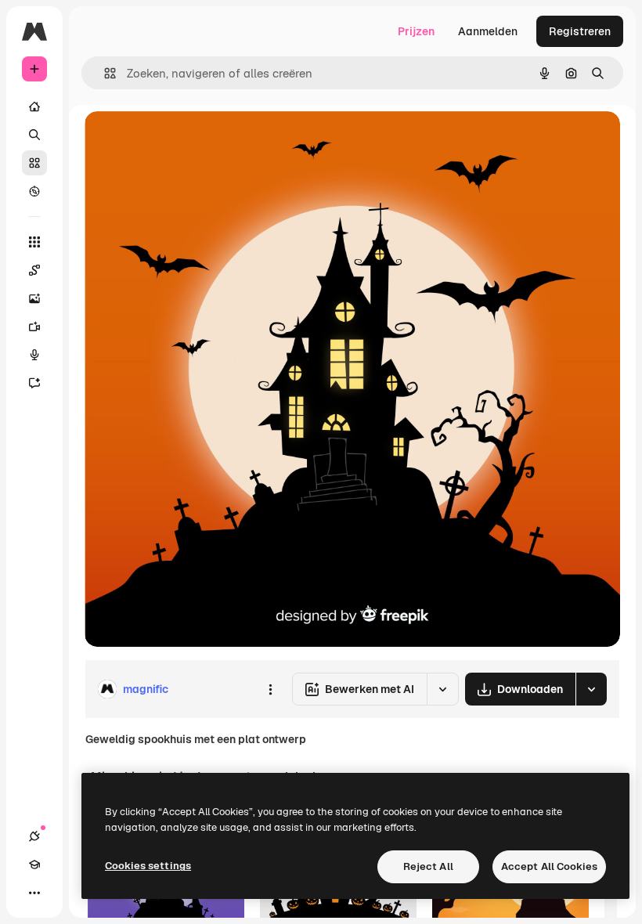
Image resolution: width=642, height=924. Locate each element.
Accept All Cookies (549, 866)
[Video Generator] (34, 326)
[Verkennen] (34, 191)
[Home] (34, 106)
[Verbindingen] (34, 836)
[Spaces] (34, 270)
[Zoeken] (34, 134)
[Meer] (34, 892)
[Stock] (34, 162)
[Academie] (34, 864)
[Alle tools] (34, 241)
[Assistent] (34, 382)
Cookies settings (148, 865)
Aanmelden (488, 31)
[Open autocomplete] (103, 73)
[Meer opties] (270, 689)
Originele (187, 140)
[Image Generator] (34, 298)
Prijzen (416, 31)
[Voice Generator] (34, 354)
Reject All (428, 866)
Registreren (580, 31)
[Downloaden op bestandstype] (591, 689)
